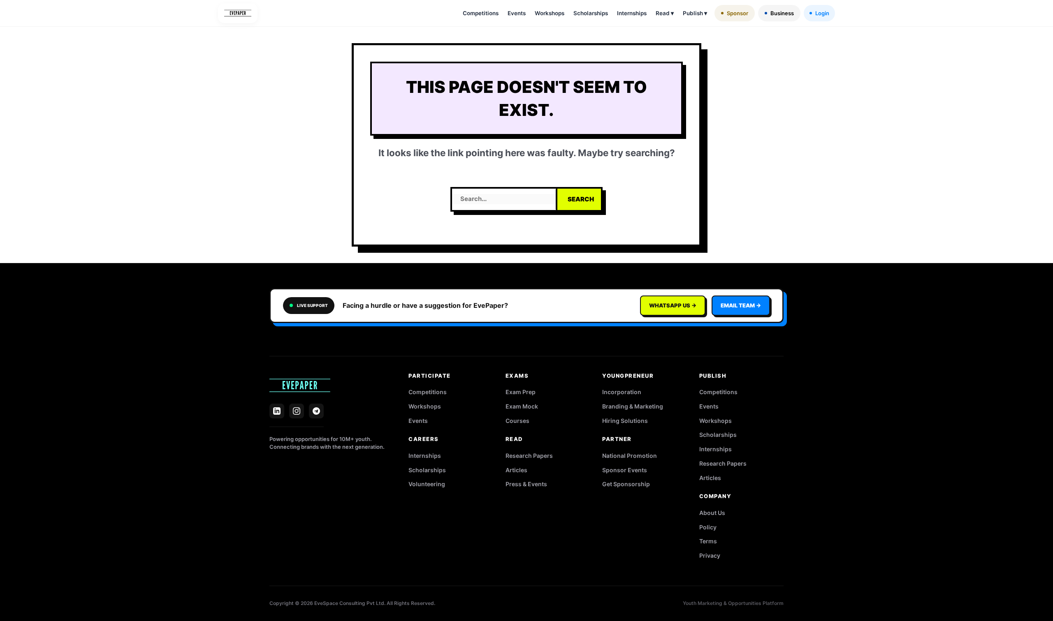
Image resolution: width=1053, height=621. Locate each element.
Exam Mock (522, 406)
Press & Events (526, 483)
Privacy (709, 555)
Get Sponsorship (626, 483)
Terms (708, 541)
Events (517, 13)
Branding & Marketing (632, 406)
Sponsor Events (624, 469)
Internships (632, 13)
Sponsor (737, 13)
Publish (695, 13)
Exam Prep (521, 391)
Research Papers (529, 455)
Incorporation (621, 391)
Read (665, 13)
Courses (517, 420)
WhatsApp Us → (672, 305)
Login (822, 13)
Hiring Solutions (625, 420)
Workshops (549, 13)
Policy (708, 527)
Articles (516, 469)
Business (782, 13)
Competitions (481, 13)
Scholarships (590, 13)
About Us (712, 512)
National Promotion (629, 455)
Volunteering (426, 483)
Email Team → (741, 305)
